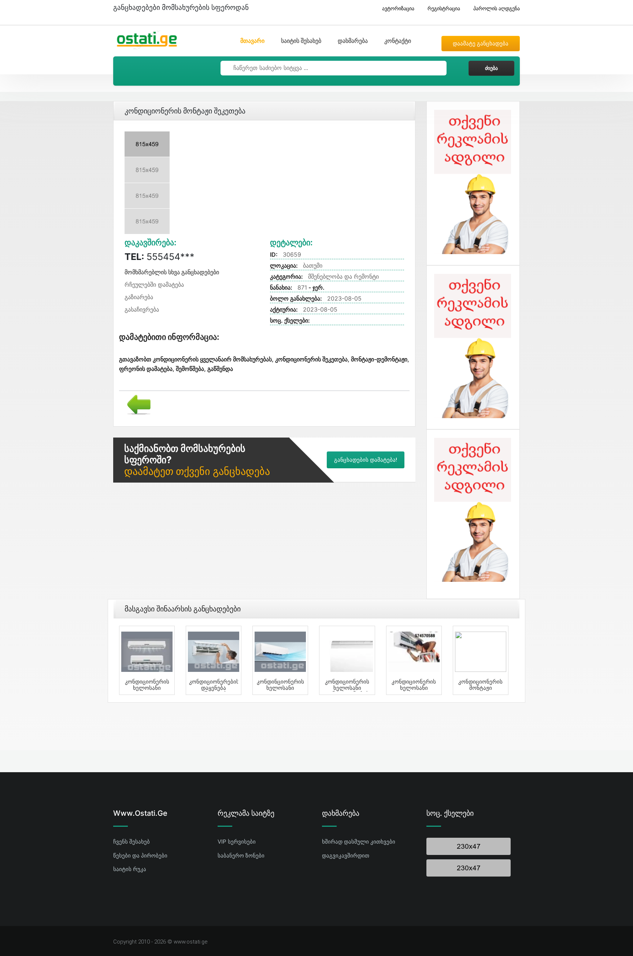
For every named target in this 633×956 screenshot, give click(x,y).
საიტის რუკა (129, 869)
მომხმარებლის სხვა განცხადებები (172, 272)
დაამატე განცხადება (480, 43)
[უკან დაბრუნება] (136, 404)
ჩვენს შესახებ (131, 841)
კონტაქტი (397, 40)
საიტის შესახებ (301, 40)
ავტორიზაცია (398, 8)
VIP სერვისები (237, 841)
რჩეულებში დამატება (154, 284)
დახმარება (353, 40)
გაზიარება (139, 297)
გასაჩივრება (142, 309)
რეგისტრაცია (443, 8)
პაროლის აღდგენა (496, 8)
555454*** (160, 256)
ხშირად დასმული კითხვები (358, 841)
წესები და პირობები (140, 855)
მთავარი (252, 40)
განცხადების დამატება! (365, 460)
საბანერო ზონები (241, 855)
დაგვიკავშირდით (345, 855)
